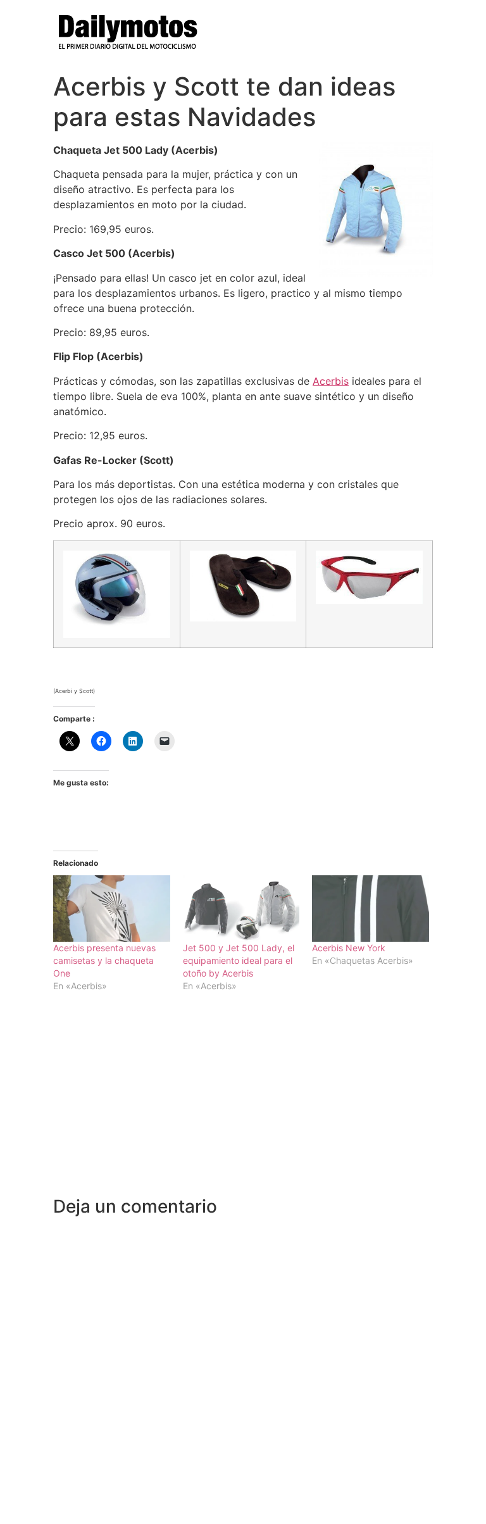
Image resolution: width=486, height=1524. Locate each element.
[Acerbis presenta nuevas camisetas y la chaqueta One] (111, 908)
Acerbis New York (348, 947)
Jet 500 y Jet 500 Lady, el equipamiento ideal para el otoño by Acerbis (238, 960)
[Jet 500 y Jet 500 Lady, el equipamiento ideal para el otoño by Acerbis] (241, 908)
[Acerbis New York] (370, 908)
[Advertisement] (243, 1101)
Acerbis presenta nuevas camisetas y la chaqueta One (104, 960)
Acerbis (331, 381)
